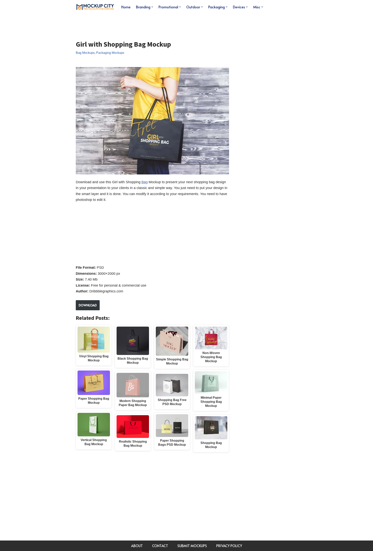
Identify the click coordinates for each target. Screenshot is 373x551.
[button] (152, 7)
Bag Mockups (85, 52)
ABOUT (137, 545)
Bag (144, 182)
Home (126, 6)
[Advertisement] (146, 24)
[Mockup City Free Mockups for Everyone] (95, 6)
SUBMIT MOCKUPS (192, 545)
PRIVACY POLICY (229, 545)
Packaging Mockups (110, 52)
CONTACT (160, 545)
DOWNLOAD (88, 305)
